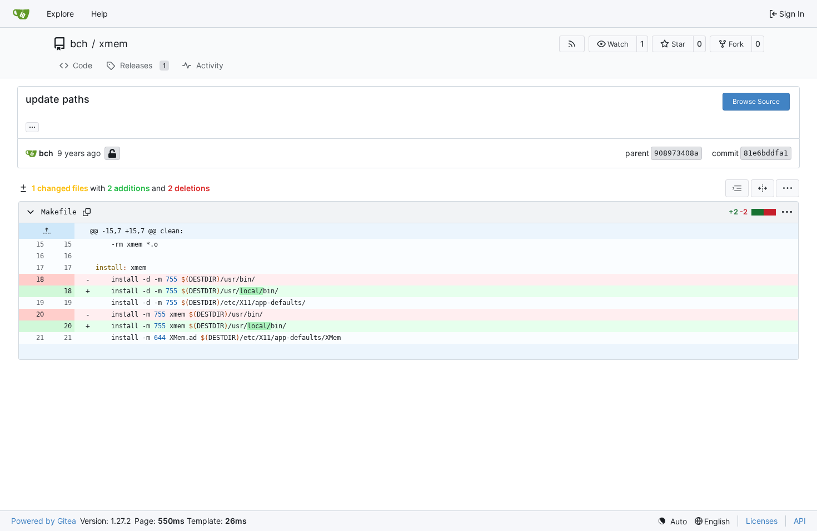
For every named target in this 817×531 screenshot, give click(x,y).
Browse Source (756, 101)
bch (79, 43)
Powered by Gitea (43, 520)
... (32, 125)
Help (99, 13)
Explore (60, 13)
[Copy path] (86, 212)
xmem (113, 43)
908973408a (676, 153)
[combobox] (737, 188)
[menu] (787, 188)
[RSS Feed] (572, 44)
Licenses (762, 520)
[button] (613, 44)
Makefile (59, 212)
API (800, 520)
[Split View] (762, 188)
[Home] (21, 14)
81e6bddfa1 (766, 153)
